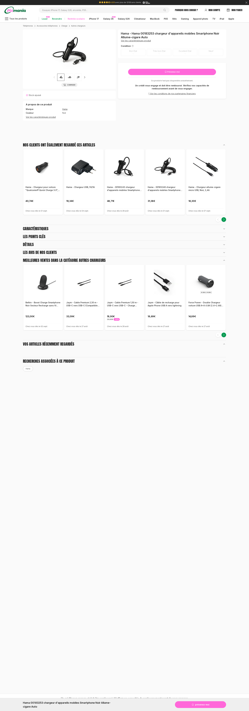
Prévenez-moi (173, 72)
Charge (64, 26)
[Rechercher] (166, 10)
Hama (64, 109)
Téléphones (28, 26)
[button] (84, 77)
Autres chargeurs (78, 26)
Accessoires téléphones (47, 26)
